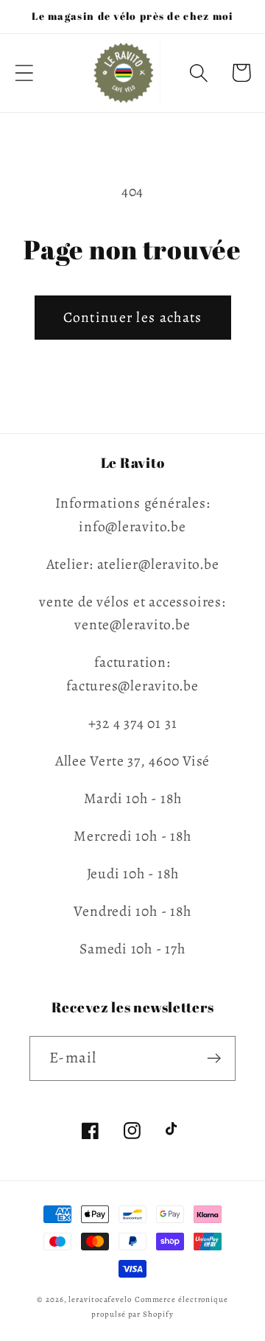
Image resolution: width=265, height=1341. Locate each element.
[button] (24, 73)
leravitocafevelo (100, 1299)
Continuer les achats (132, 317)
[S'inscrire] (214, 1058)
